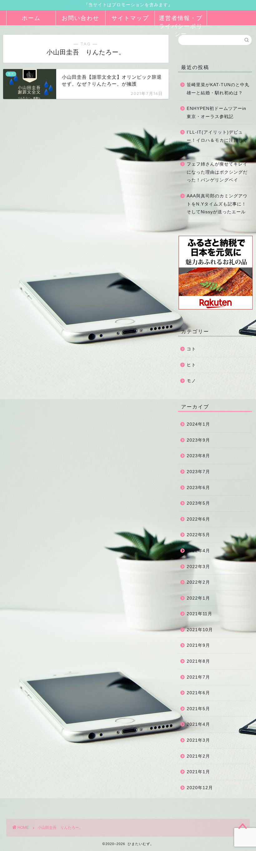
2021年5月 (198, 708)
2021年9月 (198, 645)
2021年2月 (198, 756)
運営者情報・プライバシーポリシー (181, 19)
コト (191, 349)
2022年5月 (198, 534)
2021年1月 (198, 771)
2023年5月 (198, 503)
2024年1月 (198, 424)
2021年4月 (198, 724)
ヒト (191, 365)
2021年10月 (200, 629)
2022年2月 (198, 582)
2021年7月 (198, 677)
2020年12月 (200, 787)
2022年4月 (198, 550)
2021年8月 (198, 661)
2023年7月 (198, 471)
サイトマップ (130, 18)
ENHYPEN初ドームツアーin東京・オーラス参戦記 (216, 112)
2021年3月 (198, 740)
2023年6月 (198, 487)
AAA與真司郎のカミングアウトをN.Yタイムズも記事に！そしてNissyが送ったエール (217, 204)
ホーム (31, 18)
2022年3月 (198, 566)
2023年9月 (198, 440)
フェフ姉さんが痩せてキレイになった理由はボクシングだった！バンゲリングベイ (217, 172)
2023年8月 (198, 455)
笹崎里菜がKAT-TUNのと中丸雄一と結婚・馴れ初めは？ (218, 88)
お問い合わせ (80, 18)
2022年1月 (198, 598)
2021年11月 (199, 613)
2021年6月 (198, 692)
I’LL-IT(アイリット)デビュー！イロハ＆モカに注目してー (217, 140)
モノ (191, 380)
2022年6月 (198, 519)
